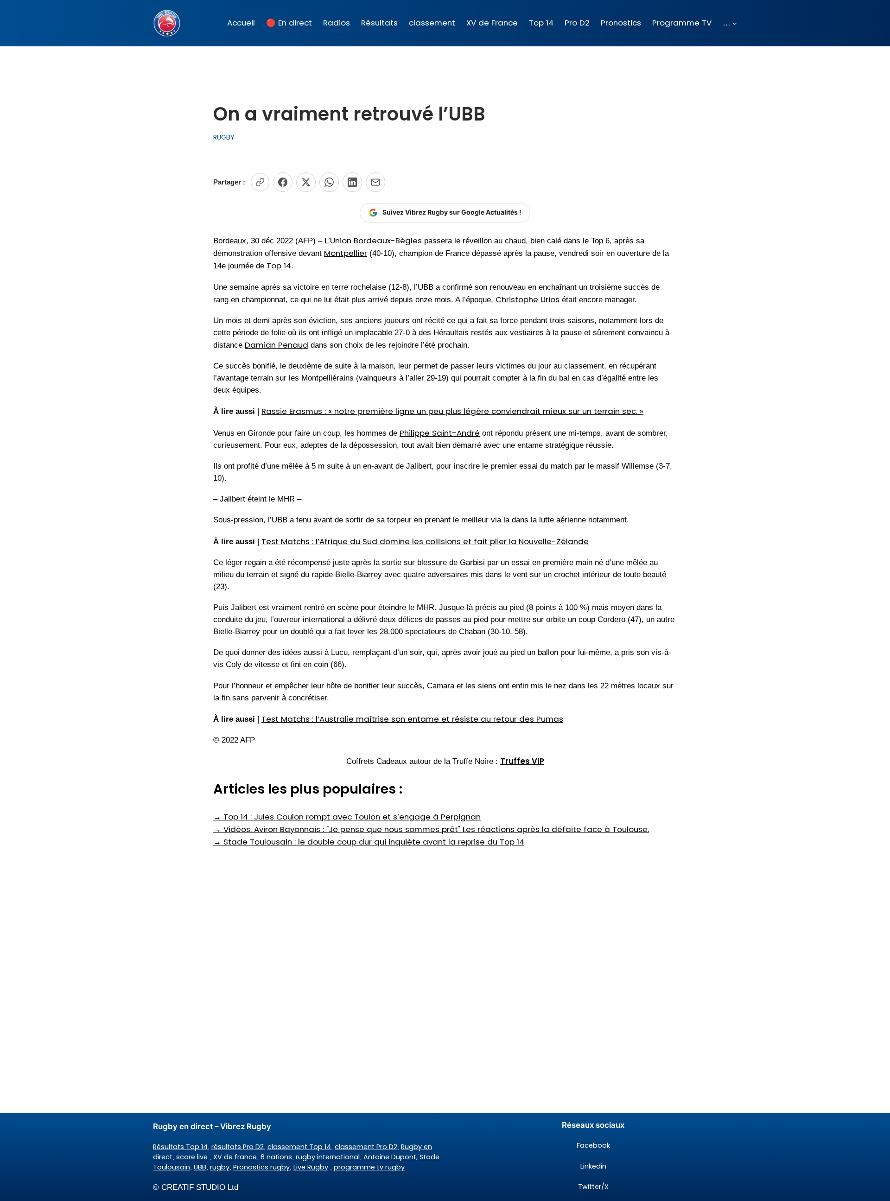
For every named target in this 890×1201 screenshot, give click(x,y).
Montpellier (345, 253)
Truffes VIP (522, 761)
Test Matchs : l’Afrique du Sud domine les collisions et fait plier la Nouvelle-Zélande (425, 541)
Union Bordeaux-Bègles (376, 240)
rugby (219, 1167)
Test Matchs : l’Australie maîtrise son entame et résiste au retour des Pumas (412, 718)
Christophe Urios (527, 299)
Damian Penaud (276, 344)
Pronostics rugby (261, 1167)
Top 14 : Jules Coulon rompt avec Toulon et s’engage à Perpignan (347, 816)
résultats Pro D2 (237, 1146)
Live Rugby (310, 1167)
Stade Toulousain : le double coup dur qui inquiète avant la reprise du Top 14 (368, 841)
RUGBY (224, 137)
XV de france (235, 1157)
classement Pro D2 (366, 1146)
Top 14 (279, 265)
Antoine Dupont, (390, 1157)
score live (192, 1157)
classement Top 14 (299, 1146)
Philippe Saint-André (440, 432)
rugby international (328, 1157)
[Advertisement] (445, 922)
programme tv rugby (369, 1167)
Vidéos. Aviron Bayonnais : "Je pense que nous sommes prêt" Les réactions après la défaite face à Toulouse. (431, 829)
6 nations (276, 1157)
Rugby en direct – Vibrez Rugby (212, 1126)
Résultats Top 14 (180, 1146)
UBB (200, 1167)
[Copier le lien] (260, 182)
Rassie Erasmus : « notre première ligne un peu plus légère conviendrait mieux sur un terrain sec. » (452, 411)
